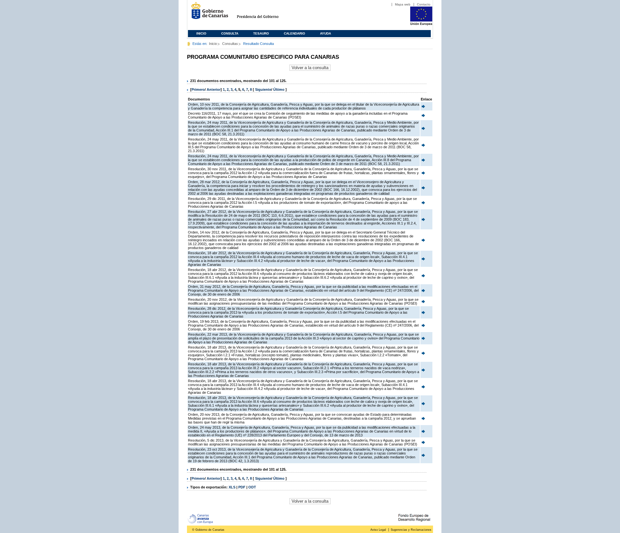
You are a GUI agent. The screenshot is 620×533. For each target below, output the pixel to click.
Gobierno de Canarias (207, 13)
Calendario (294, 33)
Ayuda (325, 33)
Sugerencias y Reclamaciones (411, 529)
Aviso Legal (378, 529)
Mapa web (402, 4)
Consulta (229, 33)
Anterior (214, 89)
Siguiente (263, 89)
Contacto (423, 4)
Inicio (201, 33)
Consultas (230, 44)
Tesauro (261, 33)
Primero (198, 89)
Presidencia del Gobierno (264, 13)
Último (279, 89)
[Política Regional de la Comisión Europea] (421, 24)
